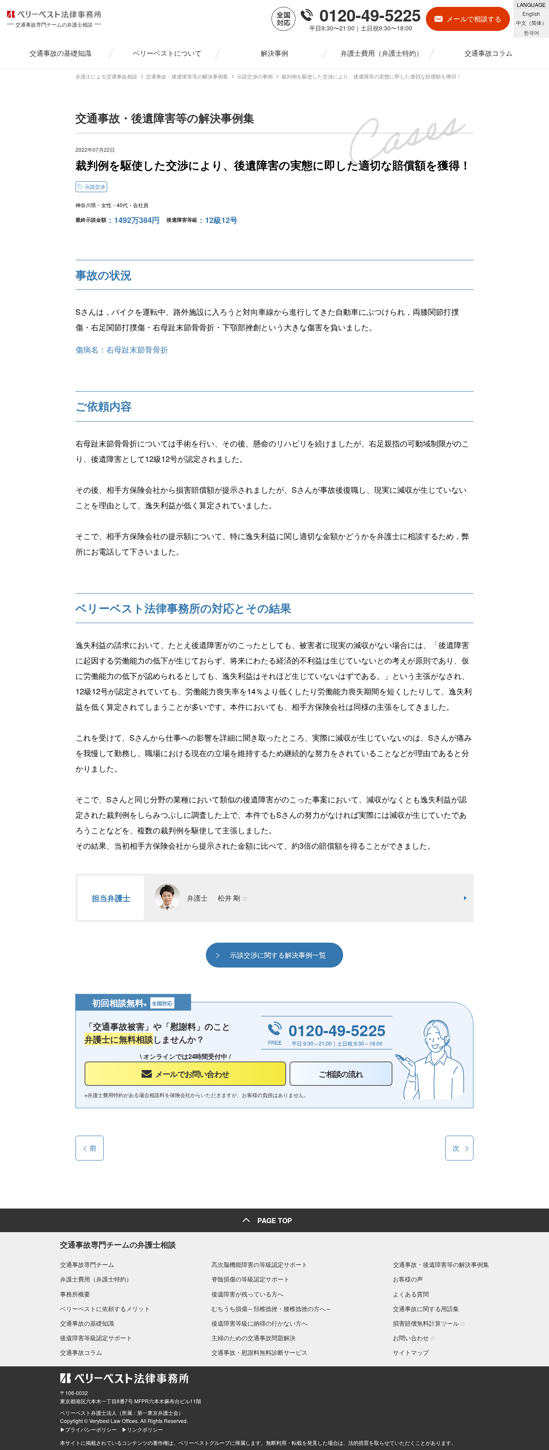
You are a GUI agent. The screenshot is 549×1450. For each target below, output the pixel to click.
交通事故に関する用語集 (426, 1308)
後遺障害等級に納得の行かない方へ (259, 1323)
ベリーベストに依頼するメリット (105, 1308)
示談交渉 (94, 186)
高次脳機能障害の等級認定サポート (259, 1264)
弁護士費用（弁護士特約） (96, 1279)
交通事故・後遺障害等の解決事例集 (441, 1264)
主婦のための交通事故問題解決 (253, 1337)
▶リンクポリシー (142, 1429)
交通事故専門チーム (87, 1264)
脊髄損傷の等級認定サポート (250, 1279)
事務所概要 (75, 1294)
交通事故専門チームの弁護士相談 (118, 1244)
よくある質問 (411, 1294)
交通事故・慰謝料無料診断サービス (259, 1352)
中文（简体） (531, 22)
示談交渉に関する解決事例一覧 (278, 955)
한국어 (531, 32)
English (531, 13)
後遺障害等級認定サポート (96, 1337)
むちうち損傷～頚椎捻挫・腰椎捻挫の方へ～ (271, 1308)
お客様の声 (408, 1279)
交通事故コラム (81, 1352)
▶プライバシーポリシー (88, 1429)
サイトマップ (411, 1352)
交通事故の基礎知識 (87, 1323)
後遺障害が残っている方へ (247, 1294)
